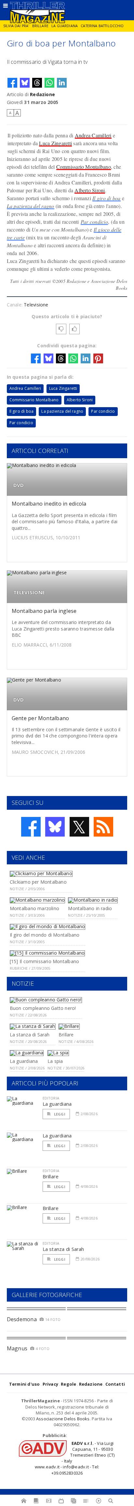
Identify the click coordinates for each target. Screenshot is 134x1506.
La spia (55, 1061)
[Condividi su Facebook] (12, 82)
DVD (18, 485)
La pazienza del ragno (30, 205)
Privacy (50, 1384)
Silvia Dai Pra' (16, 26)
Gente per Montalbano (40, 718)
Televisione (36, 305)
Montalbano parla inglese (44, 611)
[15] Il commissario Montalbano (44, 961)
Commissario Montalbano (83, 166)
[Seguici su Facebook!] (31, 827)
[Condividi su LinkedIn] (61, 82)
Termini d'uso (24, 1384)
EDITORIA (51, 1098)
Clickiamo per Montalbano (38, 882)
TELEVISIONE (29, 592)
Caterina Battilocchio (102, 26)
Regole (68, 1384)
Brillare (40, 26)
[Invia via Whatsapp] (49, 82)
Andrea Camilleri (93, 135)
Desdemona (22, 1319)
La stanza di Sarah (30, 1034)
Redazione (42, 94)
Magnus (17, 1348)
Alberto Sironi (89, 190)
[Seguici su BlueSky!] (55, 827)
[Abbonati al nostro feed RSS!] (103, 827)
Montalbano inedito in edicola (49, 503)
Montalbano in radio (90, 908)
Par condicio (94, 221)
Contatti (115, 1384)
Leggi (59, 1114)
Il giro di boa (106, 198)
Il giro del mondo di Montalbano (45, 935)
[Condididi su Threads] (37, 82)
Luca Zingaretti (55, 143)
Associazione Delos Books (63, 1419)
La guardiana (64, 26)
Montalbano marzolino (34, 908)
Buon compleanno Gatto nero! (43, 1008)
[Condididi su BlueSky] (24, 82)
